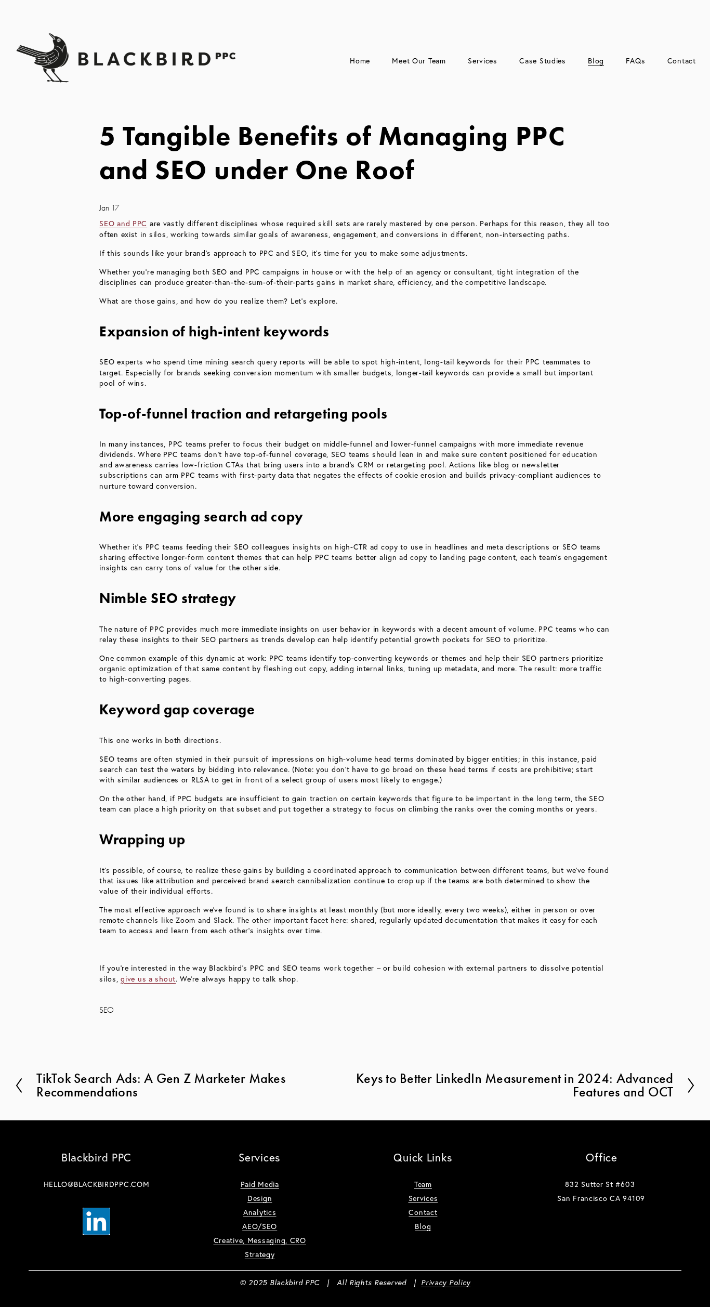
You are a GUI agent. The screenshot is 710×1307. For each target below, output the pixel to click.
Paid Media (260, 1184)
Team (423, 1184)
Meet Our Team (418, 61)
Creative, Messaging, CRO (260, 1240)
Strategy (260, 1254)
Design (259, 1198)
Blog (596, 61)
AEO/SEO (259, 1226)
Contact (681, 61)
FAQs (635, 61)
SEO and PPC (123, 223)
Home (360, 61)
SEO (106, 1010)
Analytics (259, 1212)
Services (423, 1198)
